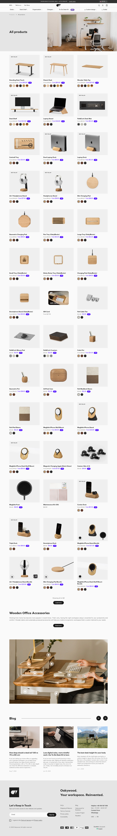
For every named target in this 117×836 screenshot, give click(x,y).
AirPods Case (48, 389)
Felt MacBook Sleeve (84, 389)
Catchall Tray (14, 157)
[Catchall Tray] (24, 143)
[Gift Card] (58, 297)
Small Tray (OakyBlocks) (18, 273)
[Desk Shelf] (24, 104)
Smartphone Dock (49, 543)
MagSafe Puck (14, 505)
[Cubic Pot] (92, 336)
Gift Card (46, 312)
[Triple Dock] (24, 529)
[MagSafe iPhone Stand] (92, 413)
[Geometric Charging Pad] (24, 220)
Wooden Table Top (83, 80)
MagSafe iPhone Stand (85, 427)
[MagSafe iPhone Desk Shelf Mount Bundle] (92, 568)
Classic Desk (47, 80)
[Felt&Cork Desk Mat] (92, 104)
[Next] (105, 718)
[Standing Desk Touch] (24, 66)
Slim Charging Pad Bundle (52, 582)
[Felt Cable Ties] (92, 297)
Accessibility (64, 817)
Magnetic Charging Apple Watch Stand (57, 466)
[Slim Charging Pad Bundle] (58, 568)
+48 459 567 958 (102, 806)
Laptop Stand (48, 119)
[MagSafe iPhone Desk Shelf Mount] (24, 452)
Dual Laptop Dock (49, 157)
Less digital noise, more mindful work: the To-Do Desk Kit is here (56, 754)
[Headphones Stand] (58, 182)
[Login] (103, 5)
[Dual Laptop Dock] (58, 143)
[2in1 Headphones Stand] (24, 182)
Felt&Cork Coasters (50, 350)
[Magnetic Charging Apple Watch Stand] (58, 452)
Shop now (72, 1)
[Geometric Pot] (24, 375)
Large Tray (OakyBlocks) (86, 234)
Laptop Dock (82, 157)
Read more (58, 625)
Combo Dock (81, 505)
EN (97, 817)
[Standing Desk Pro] (56, 693)
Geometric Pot (14, 389)
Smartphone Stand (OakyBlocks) (21, 312)
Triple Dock (13, 543)
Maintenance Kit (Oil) (51, 505)
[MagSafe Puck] (24, 490)
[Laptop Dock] (92, 143)
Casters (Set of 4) (83, 466)
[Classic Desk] (58, 66)
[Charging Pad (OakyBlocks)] (92, 259)
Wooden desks (20, 620)
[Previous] (98, 718)
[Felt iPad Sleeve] (24, 413)
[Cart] (107, 5)
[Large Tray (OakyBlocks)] (92, 220)
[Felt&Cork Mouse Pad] (24, 336)
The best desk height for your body (91, 753)
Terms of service (26, 820)
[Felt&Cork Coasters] (58, 336)
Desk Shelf (13, 119)
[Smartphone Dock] (58, 529)
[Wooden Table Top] (92, 66)
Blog (76, 805)
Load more (58, 602)
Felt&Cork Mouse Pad (17, 350)
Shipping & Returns (66, 808)
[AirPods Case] (58, 375)
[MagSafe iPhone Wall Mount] (58, 413)
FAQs (62, 805)
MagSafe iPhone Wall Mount (53, 427)
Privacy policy (38, 820)
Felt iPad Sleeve (14, 427)
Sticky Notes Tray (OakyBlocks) (54, 273)
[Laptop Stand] (58, 104)
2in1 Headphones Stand (18, 196)
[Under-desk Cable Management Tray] (25, 691)
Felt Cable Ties (82, 312)
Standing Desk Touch (16, 80)
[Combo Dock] (92, 490)
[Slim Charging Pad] (92, 182)
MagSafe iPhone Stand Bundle (88, 543)
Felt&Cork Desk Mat (84, 119)
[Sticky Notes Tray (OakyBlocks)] (58, 259)
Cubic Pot (80, 350)
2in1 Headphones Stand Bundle (20, 582)
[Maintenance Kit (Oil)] (58, 490)
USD (92, 817)
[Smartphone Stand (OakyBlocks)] (24, 297)
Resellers (78, 816)
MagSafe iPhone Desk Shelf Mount (21, 466)
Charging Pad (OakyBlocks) (87, 273)
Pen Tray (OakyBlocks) (51, 234)
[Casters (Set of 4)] (92, 452)
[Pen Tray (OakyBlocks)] (58, 220)
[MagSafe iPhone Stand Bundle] (92, 529)
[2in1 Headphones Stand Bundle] (24, 568)
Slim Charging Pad (83, 196)
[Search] (99, 5)
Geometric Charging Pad (18, 234)
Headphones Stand (50, 196)
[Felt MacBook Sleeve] (92, 375)
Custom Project (79, 813)
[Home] (58, 5)
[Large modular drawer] (51, 664)
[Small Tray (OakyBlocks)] (24, 259)
